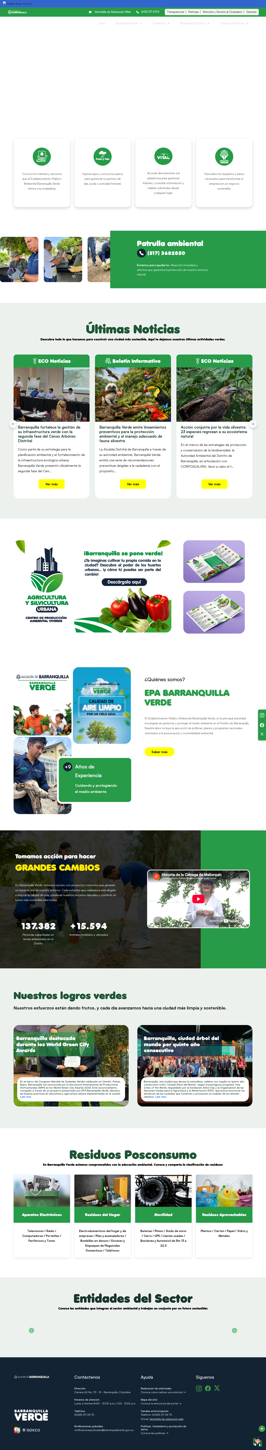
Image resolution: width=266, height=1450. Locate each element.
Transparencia (175, 12)
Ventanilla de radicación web (166, 1418)
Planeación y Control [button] (192, 22)
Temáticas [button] (158, 22)
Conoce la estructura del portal (160, 1403)
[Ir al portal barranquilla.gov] (17, 12)
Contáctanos (234, 259)
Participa (193, 12)
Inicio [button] (101, 22)
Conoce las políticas (153, 1433)
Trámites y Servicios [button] (231, 22)
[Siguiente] (253, 424)
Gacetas (251, 12)
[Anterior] (13, 424)
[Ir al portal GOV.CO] (17, 3)
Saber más (159, 752)
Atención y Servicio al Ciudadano (222, 12)
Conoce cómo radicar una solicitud (162, 1392)
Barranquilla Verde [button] (126, 22)
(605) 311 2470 (150, 11)
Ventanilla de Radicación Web (112, 12)
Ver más (51, 484)
